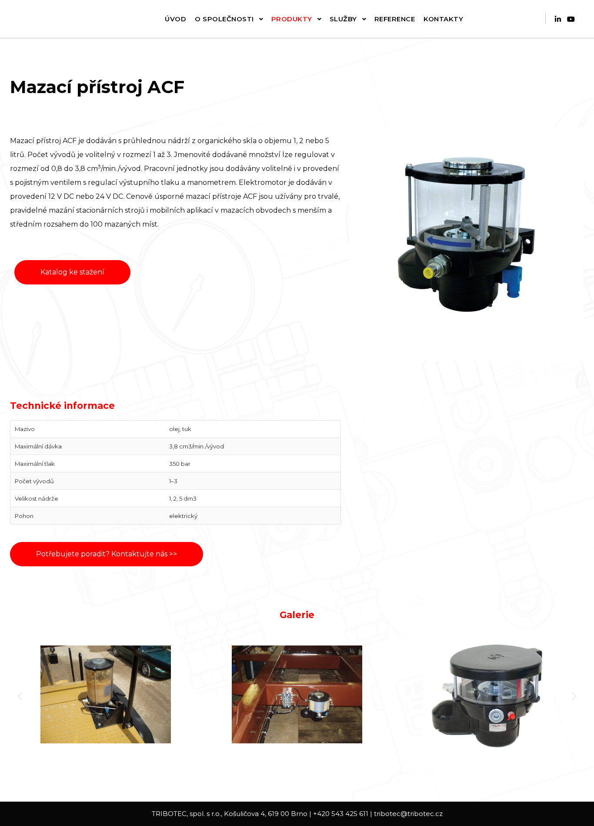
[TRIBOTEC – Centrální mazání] (50, 19)
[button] (19, 695)
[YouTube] (571, 19)
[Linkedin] (558, 19)
